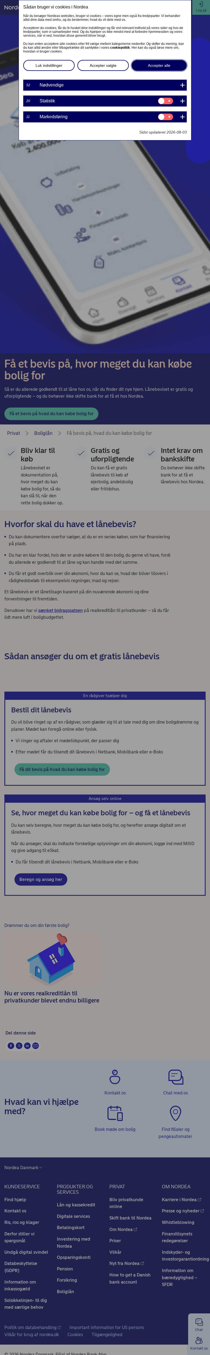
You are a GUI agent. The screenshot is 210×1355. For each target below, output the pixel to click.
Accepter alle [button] (159, 65)
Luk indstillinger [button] (49, 65)
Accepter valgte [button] (103, 65)
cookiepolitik (120, 48)
